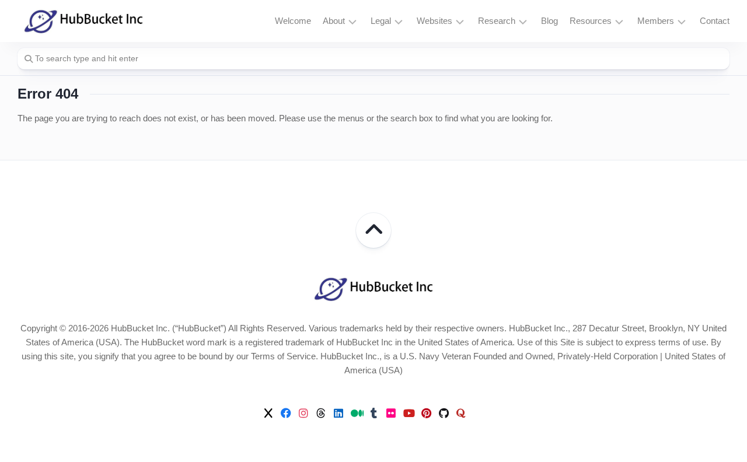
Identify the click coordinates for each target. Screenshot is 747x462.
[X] (268, 413)
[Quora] (461, 413)
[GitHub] (443, 413)
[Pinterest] (426, 413)
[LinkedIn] (338, 413)
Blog (549, 21)
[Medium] (356, 413)
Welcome (293, 21)
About (334, 21)
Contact (714, 21)
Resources (591, 21)
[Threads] (321, 413)
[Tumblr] (373, 413)
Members (655, 21)
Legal (381, 21)
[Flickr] (391, 413)
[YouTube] (408, 413)
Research (496, 21)
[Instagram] (303, 413)
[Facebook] (286, 413)
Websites (434, 21)
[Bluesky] (478, 413)
